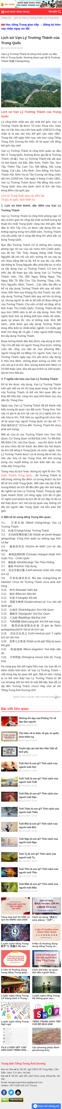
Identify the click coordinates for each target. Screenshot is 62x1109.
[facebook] (4, 1092)
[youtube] (18, 1092)
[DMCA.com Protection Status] (12, 1101)
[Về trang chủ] (31, 4)
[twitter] (11, 1092)
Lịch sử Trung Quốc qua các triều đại (22, 195)
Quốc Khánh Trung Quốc (16, 475)
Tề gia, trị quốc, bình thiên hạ (18, 199)
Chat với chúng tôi (48, 1106)
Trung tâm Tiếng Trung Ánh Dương (23, 1063)
